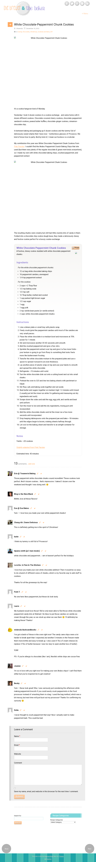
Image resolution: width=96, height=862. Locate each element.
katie (16, 537)
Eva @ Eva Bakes (21, 508)
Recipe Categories (56, 820)
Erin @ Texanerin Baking (24, 473)
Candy (20, 32)
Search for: (17, 816)
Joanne (17, 666)
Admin (48, 859)
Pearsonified (49, 856)
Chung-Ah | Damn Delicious (26, 522)
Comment (18, 763)
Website (17, 754)
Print (76, 248)
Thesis (61, 856)
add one (31, 464)
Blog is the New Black (23, 494)
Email (17, 745)
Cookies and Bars (44, 32)
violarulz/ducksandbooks (25, 630)
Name (17, 736)
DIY (51, 32)
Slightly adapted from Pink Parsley (31, 447)
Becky (16, 683)
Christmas (33, 32)
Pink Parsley (19, 146)
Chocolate (26, 32)
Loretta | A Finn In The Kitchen (27, 565)
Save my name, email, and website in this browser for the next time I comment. (46, 791)
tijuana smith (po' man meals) (27, 551)
